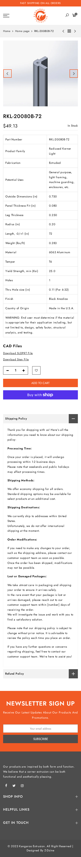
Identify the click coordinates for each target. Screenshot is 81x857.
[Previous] (7, 73)
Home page (22, 31)
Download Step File (16, 360)
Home (7, 31)
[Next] (74, 73)
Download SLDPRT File (18, 353)
